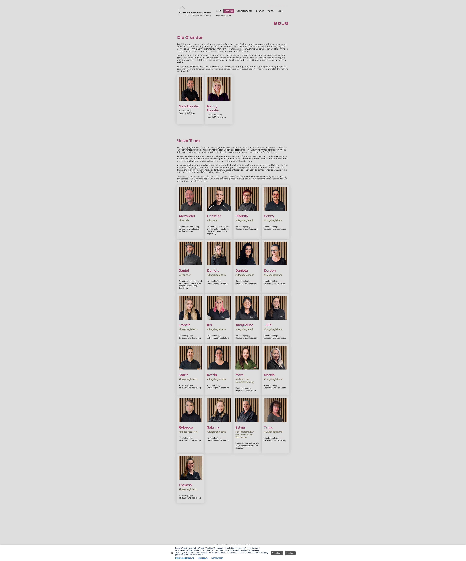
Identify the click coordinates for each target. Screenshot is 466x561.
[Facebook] (275, 23)
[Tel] (286, 23)
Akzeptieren (277, 553)
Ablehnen (290, 553)
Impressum (203, 558)
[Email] (283, 23)
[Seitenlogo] (195, 10)
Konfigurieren (217, 558)
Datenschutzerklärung (184, 558)
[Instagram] (279, 23)
